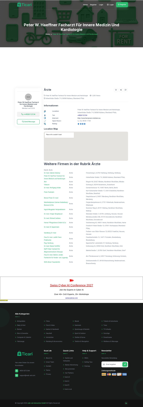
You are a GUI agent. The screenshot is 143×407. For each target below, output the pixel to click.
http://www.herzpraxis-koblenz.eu (89, 118)
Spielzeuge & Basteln (81, 329)
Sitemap (87, 366)
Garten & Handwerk (52, 329)
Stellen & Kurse (79, 337)
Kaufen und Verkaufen (68, 359)
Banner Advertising (71, 365)
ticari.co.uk (68, 389)
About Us (49, 358)
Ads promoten (70, 369)
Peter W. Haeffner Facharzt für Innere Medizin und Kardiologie (28, 104)
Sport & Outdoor (80, 333)
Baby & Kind (21, 325)
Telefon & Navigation (81, 341)
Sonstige (106, 333)
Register (93, 5)
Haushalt (49, 333)
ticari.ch (67, 377)
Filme (48, 321)
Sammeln (77, 325)
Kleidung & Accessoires (54, 341)
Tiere (105, 325)
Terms (48, 370)
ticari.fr (67, 385)
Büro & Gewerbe (22, 333)
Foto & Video (50, 325)
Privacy (48, 374)
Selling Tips (88, 362)
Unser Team (50, 362)
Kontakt (48, 366)
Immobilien (50, 337)
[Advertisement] (71, 61)
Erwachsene (107, 337)
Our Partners (69, 373)
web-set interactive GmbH (37, 403)
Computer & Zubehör (24, 337)
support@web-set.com (27, 375)
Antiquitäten (21, 321)
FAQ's (86, 358)
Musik (76, 321)
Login (101, 5)
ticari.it (67, 381)
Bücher (19, 329)
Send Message (29, 122)
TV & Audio (107, 329)
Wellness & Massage (110, 341)
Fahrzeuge (20, 341)
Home (85, 5)
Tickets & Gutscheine (110, 321)
